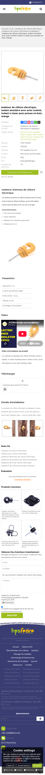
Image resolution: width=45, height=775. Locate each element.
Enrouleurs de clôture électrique (32, 676)
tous (11, 29)
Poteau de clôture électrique (13, 683)
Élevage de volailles (22, 654)
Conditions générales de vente (11, 611)
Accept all (37, 765)
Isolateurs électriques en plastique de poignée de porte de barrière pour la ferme (30, 544)
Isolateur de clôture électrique (13, 451)
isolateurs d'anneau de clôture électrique (18, 457)
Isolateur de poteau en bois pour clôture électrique (31, 512)
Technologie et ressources (22, 658)
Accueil (5, 29)
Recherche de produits (18, 661)
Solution (35, 650)
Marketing (40, 770)
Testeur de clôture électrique (13, 672)
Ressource (17, 665)
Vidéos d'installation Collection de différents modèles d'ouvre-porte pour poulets (22, 691)
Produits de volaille (12, 669)
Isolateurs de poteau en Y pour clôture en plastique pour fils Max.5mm (10, 543)
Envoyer (12, 615)
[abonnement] (40, 719)
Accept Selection (24, 765)
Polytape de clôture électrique (13, 676)
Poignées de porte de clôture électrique (32, 683)
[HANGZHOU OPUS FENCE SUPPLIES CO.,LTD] (22, 9)
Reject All (10, 765)
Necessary (9, 770)
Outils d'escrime (11, 679)
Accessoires (9, 602)
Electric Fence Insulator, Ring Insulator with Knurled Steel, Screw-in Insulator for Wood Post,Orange (31, 135)
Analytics (19, 770)
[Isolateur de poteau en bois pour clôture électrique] (31, 500)
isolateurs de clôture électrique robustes (18, 466)
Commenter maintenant (22, 479)
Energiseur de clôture (32, 669)
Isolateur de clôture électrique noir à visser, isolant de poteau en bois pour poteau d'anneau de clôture (10, 514)
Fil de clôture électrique (32, 672)
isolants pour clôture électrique (14, 454)
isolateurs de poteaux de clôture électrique (19, 460)
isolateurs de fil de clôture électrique (16, 463)
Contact (28, 665)
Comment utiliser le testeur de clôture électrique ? (22, 701)
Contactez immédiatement (19, 172)
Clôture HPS (27, 647)
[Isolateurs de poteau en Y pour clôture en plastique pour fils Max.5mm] (11, 530)
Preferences (30, 770)
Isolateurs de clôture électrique (28, 29)
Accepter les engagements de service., (17, 610)
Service (34, 661)
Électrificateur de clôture (17, 650)
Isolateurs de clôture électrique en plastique (20, 31)
